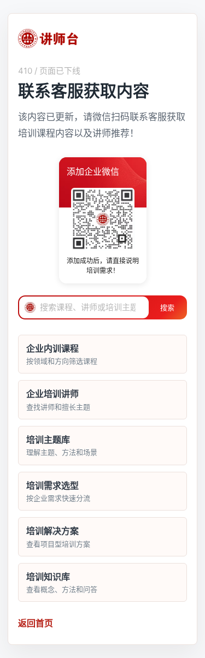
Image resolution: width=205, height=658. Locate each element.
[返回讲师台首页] (48, 38)
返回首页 (35, 623)
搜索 (167, 308)
